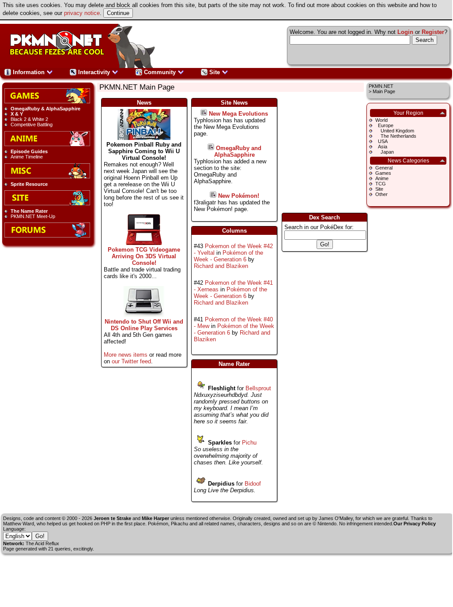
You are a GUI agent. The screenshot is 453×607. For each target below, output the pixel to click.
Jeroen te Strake (112, 518)
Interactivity (94, 72)
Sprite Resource (29, 184)
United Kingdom (394, 130)
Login (405, 32)
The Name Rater (29, 211)
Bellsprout (258, 388)
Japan (384, 152)
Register (433, 32)
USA (381, 141)
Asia (381, 146)
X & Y (17, 114)
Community (159, 72)
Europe (384, 125)
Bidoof (253, 483)
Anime (382, 178)
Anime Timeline (27, 156)
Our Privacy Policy (414, 523)
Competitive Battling (32, 124)
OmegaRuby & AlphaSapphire (45, 108)
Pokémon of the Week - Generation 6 (228, 256)
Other (381, 194)
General (384, 167)
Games (383, 173)
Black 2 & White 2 (29, 119)
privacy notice (82, 13)
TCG (380, 183)
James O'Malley (336, 518)
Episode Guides (29, 151)
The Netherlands (395, 136)
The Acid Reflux (42, 543)
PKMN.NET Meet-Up (33, 216)
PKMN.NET (381, 86)
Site (215, 72)
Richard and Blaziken (221, 266)
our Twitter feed (131, 361)
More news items (125, 354)
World (381, 120)
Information (28, 72)
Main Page (384, 91)
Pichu (249, 442)
